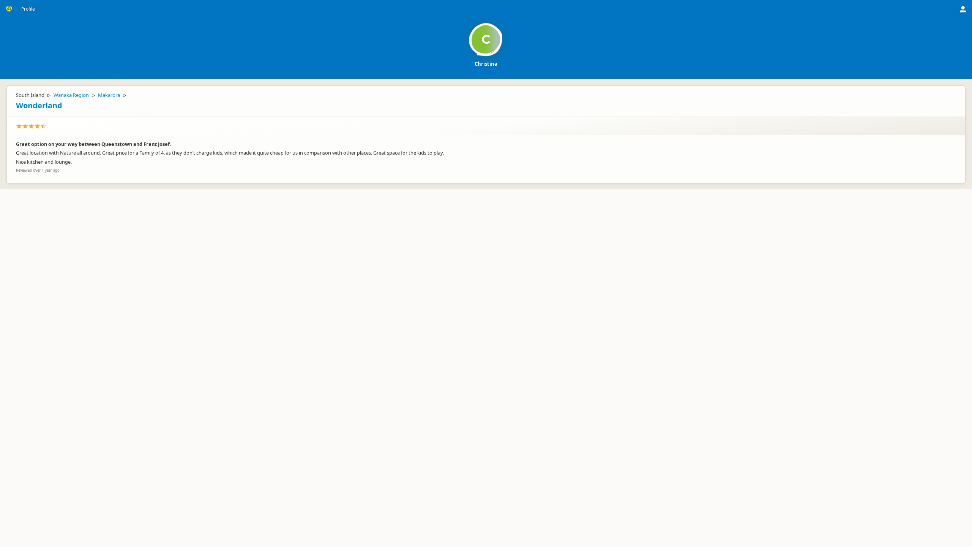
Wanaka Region (71, 95)
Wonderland (39, 105)
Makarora (109, 95)
